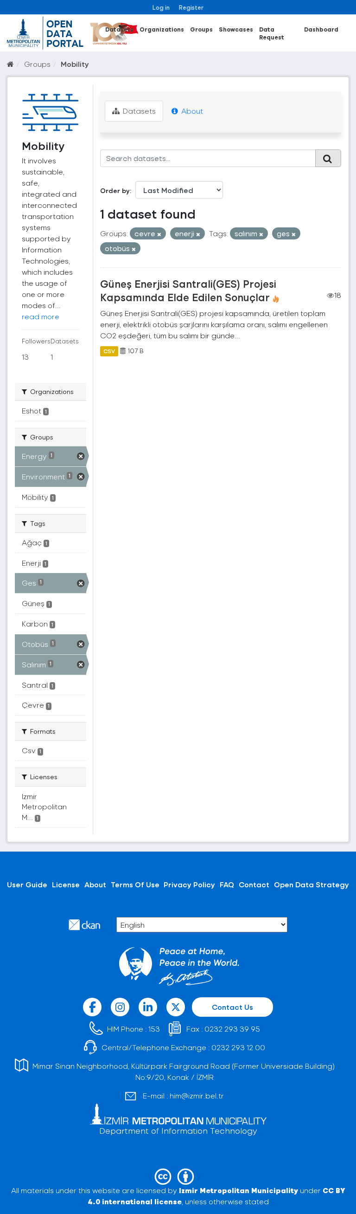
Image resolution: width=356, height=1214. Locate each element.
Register (191, 7)
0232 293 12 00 (238, 1047)
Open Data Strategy (311, 884)
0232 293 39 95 (232, 1028)
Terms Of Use (135, 884)
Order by (115, 190)
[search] (328, 158)
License (66, 884)
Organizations (162, 29)
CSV (109, 351)
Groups (201, 29)
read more (40, 316)
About (191, 111)
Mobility (75, 64)
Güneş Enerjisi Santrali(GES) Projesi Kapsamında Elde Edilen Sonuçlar (188, 290)
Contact (254, 884)
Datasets (119, 29)
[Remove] (159, 234)
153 (154, 1028)
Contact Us (232, 1007)
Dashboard (321, 29)
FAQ (227, 884)
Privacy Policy (189, 884)
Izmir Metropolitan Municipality (238, 1190)
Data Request (271, 33)
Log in (161, 7)
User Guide (27, 884)
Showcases (236, 29)
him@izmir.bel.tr (197, 1095)
